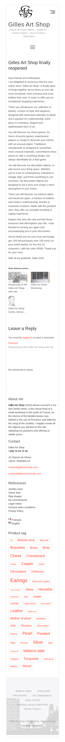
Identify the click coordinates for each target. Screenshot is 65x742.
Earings (19, 580)
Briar (46, 547)
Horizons (14, 597)
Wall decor (49, 659)
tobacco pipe (34, 650)
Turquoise (31, 659)
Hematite (45, 589)
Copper (27, 564)
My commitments (17, 500)
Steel (50, 643)
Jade (26, 597)
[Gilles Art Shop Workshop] (40, 277)
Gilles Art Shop (29, 24)
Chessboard (35, 556)
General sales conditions (21, 507)
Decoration (18, 571)
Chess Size (14, 492)
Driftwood (37, 571)
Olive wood (43, 625)
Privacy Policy (15, 511)
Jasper (37, 596)
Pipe (12, 642)
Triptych (14, 659)
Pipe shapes (15, 496)
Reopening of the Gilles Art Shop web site (17, 288)
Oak (13, 625)
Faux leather (15, 590)
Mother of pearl (20, 618)
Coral (41, 564)
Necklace (41, 618)
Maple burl (32, 611)
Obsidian (26, 625)
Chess (15, 555)
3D (11, 540)
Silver (38, 642)
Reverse (24, 643)
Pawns (14, 634)
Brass (34, 547)
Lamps (14, 603)
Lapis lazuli (30, 603)
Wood (27, 666)
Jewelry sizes (15, 489)
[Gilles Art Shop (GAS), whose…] (17, 301)
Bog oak (44, 540)
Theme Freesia (47, 721)
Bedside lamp (26, 540)
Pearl (27, 633)
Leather (16, 611)
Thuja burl (14, 651)
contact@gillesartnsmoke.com (24, 473)
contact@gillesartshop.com (23, 467)
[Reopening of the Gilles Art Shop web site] (17, 277)
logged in (28, 337)
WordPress (36, 725)
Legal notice (15, 503)
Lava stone (46, 603)
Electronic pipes (41, 581)
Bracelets (17, 547)
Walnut (14, 666)
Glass (29, 589)
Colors (13, 564)
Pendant (43, 633)
